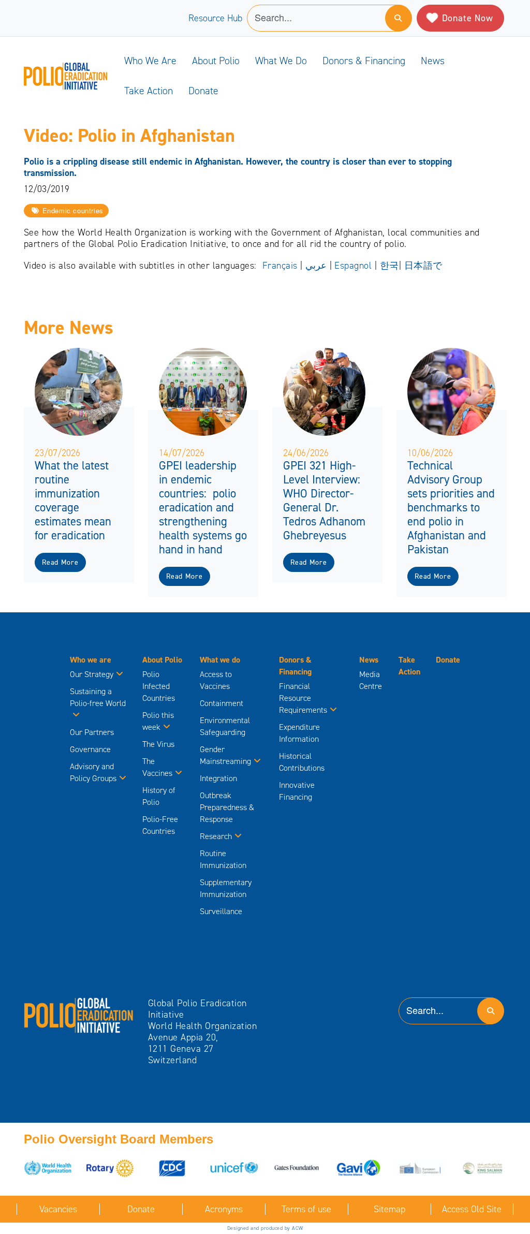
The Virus (158, 744)
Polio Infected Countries (158, 686)
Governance (90, 749)
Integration (218, 778)
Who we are (150, 60)
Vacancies (58, 1209)
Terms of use (306, 1209)
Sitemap (389, 1209)
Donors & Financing (363, 60)
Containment (221, 703)
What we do (281, 60)
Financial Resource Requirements (303, 698)
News (433, 60)
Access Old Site (472, 1209)
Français (280, 265)
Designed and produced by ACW (265, 1228)
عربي (316, 265)
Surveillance (221, 911)
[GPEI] (79, 1014)
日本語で (423, 265)
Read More (60, 562)
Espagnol (353, 265)
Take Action (148, 90)
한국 (389, 265)
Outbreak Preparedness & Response (227, 807)
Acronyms (224, 1209)
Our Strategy (91, 674)
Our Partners (92, 732)
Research (216, 836)
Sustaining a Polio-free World (98, 697)
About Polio (216, 60)
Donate (203, 90)
